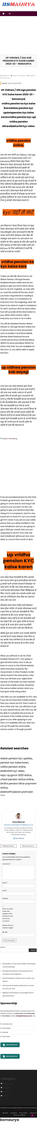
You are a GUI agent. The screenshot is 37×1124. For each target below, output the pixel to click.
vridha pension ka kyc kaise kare (17, 264)
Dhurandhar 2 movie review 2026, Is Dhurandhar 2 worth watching (19, 965)
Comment (6, 864)
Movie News (7, 1028)
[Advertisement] (18, 35)
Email (4, 891)
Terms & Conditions (19, 1115)
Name (5, 883)
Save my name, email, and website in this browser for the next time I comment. (7, 915)
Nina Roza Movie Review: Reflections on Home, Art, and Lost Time (18, 987)
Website (5, 898)
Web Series (6, 1036)
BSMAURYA (5, 76)
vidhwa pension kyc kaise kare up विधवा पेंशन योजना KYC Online (29, 846)
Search (2, 947)
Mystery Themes (18, 1110)
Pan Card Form (11, 1045)
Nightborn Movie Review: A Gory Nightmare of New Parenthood (18, 994)
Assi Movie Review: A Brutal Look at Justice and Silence (18, 979)
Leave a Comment (19, 76)
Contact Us (13, 1113)
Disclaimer (33, 1113)
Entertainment (5, 78)
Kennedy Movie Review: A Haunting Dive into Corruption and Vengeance (18, 972)
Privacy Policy (23, 1113)
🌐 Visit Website (18, 838)
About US (5, 1113)
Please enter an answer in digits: (7, 926)
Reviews (5, 1032)
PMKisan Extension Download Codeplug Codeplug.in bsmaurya (10, 846)
